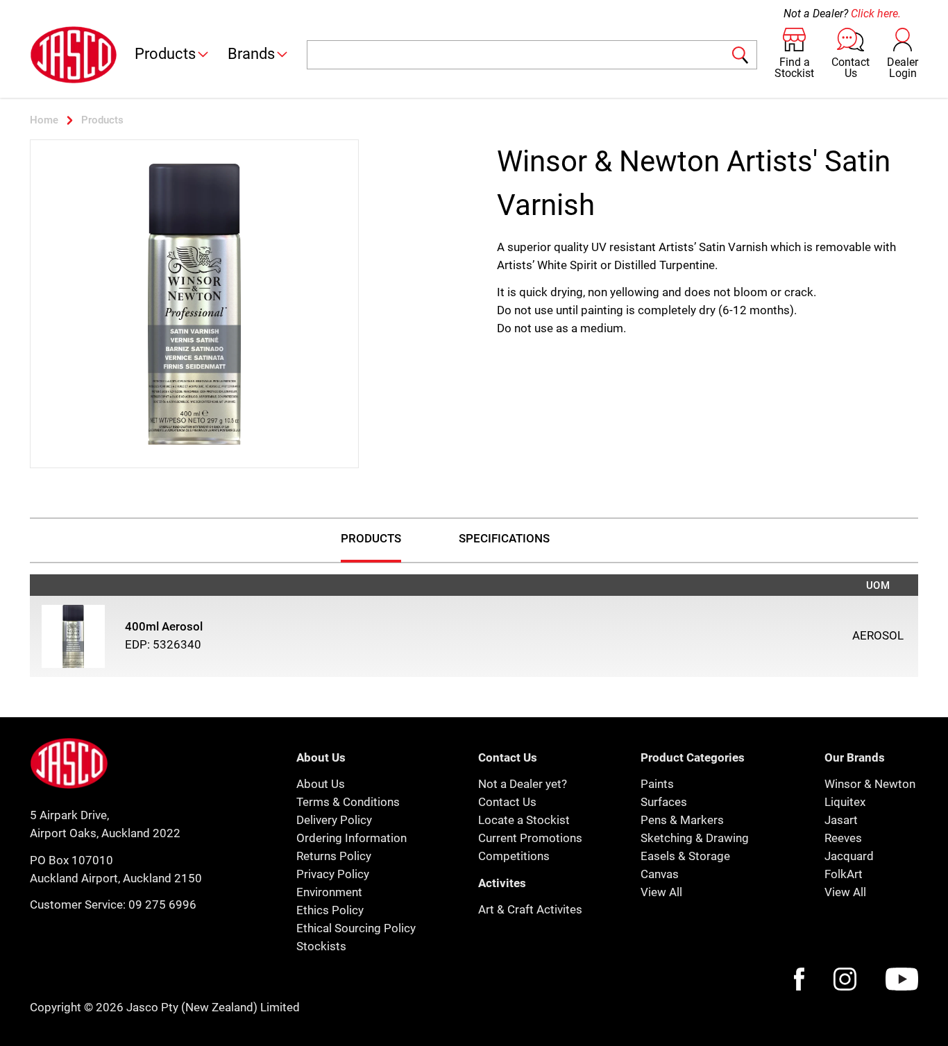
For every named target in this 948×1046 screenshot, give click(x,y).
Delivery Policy (334, 820)
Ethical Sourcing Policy (356, 928)
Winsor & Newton (869, 784)
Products (165, 53)
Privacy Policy (332, 874)
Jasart (841, 820)
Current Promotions (530, 838)
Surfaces (664, 802)
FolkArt (843, 874)
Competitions (514, 856)
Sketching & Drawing (695, 838)
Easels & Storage (685, 856)
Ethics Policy (330, 910)
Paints (657, 784)
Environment (329, 892)
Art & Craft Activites (530, 909)
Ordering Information (351, 838)
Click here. (876, 13)
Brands (251, 53)
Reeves (843, 838)
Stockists (321, 946)
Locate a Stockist (524, 820)
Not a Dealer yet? (522, 784)
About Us (320, 784)
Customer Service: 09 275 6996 (113, 904)
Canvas (660, 874)
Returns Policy (333, 856)
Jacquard (849, 856)
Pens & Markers (682, 820)
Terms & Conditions (348, 802)
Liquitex (844, 802)
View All (661, 892)
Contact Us (507, 802)
